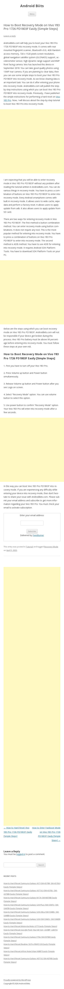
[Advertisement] (32, 141)
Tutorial (29, 546)
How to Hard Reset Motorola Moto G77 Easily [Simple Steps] (30, 926)
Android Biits (32, 6)
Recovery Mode (51, 546)
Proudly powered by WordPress (17, 980)
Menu (32, 14)
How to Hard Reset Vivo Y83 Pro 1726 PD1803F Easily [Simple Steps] (18, 832)
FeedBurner (38, 535)
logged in (20, 854)
